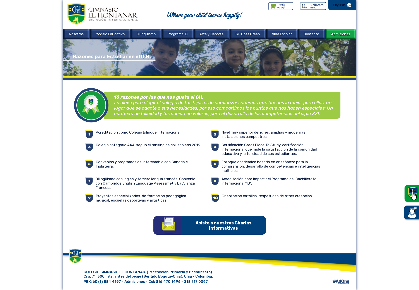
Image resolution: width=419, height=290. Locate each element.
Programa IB (178, 34)
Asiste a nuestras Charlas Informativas (223, 225)
